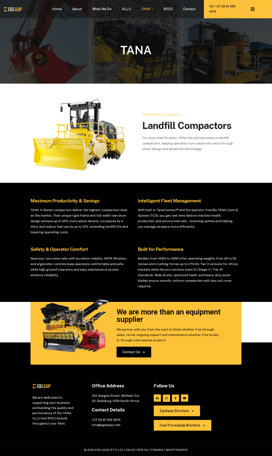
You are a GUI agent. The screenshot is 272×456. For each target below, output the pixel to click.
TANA (145, 9)
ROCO (168, 9)
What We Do (102, 9)
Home (57, 9)
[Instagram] (166, 398)
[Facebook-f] (175, 398)
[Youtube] (184, 398)
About (77, 9)
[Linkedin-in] (157, 398)
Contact (189, 9)
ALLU (126, 9)
